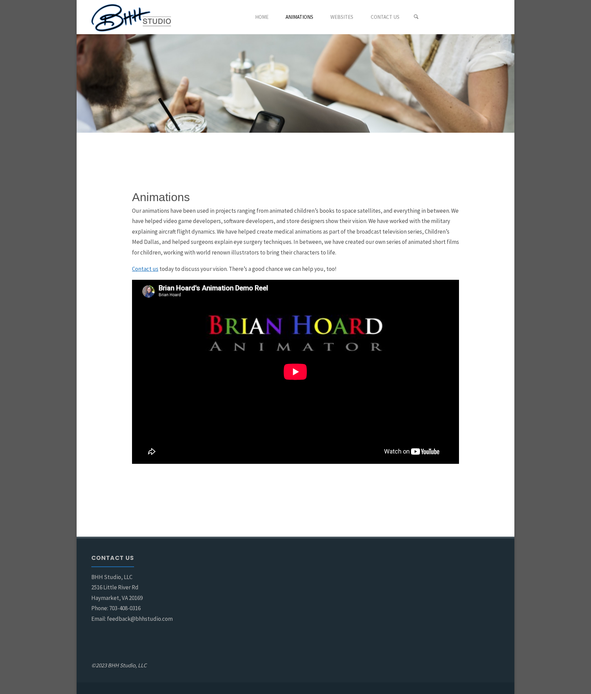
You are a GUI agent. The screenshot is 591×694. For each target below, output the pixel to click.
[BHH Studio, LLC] (131, 17)
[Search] (416, 17)
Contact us (145, 269)
